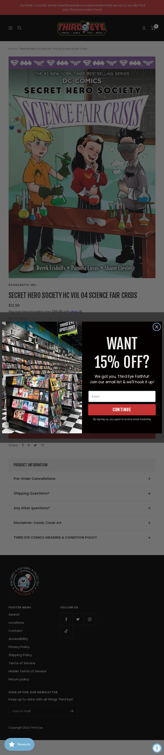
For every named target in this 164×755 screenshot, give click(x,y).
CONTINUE (122, 409)
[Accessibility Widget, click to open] (157, 748)
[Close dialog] (156, 327)
